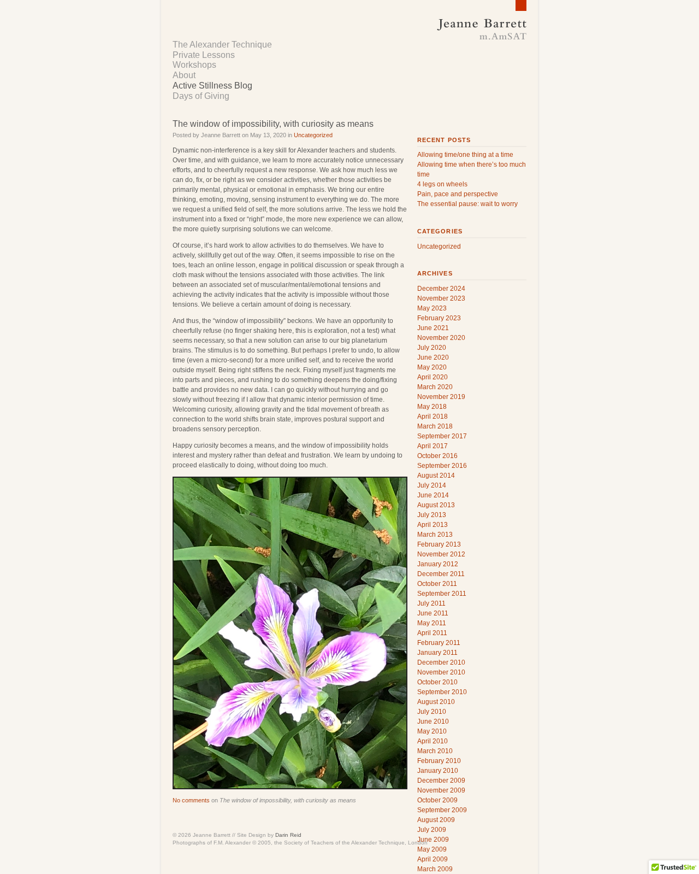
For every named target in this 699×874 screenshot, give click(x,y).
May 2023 (432, 308)
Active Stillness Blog (212, 85)
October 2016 (437, 456)
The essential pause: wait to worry (467, 204)
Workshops (194, 64)
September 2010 (442, 692)
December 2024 (441, 288)
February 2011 (438, 643)
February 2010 (439, 761)
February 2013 (439, 544)
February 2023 (439, 318)
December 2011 (441, 574)
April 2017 (432, 446)
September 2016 (442, 466)
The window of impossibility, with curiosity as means (273, 123)
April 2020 (432, 377)
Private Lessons (204, 55)
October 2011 (437, 584)
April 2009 (432, 859)
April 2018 (432, 416)
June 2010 (433, 721)
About (184, 75)
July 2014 (431, 485)
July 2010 (431, 711)
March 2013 (435, 534)
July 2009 (431, 830)
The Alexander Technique (222, 44)
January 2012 (437, 564)
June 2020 (433, 357)
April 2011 (432, 633)
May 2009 (432, 849)
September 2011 (441, 593)
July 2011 (431, 603)
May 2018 (432, 406)
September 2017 (442, 436)
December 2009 (441, 780)
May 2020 (432, 367)
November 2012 (441, 554)
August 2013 (436, 505)
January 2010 (437, 771)
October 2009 (437, 800)
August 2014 (436, 475)
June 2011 (432, 613)
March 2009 (435, 869)
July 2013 (431, 515)
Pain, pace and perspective (457, 194)
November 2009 (441, 790)
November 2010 (441, 672)
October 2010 (437, 682)
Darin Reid (288, 835)
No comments (191, 800)
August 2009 (436, 820)
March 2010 (435, 751)
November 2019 (441, 397)
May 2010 (432, 731)
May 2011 (431, 623)
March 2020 (435, 387)
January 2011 (437, 652)
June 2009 (433, 839)
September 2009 (442, 810)
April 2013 (432, 525)
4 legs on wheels (442, 184)
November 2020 (441, 338)
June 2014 (433, 495)
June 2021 (433, 328)
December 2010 (441, 662)
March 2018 (435, 426)
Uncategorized (313, 135)
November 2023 (441, 298)
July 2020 (431, 347)
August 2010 (436, 702)
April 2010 (432, 741)
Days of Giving (201, 96)
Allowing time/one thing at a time (465, 155)
